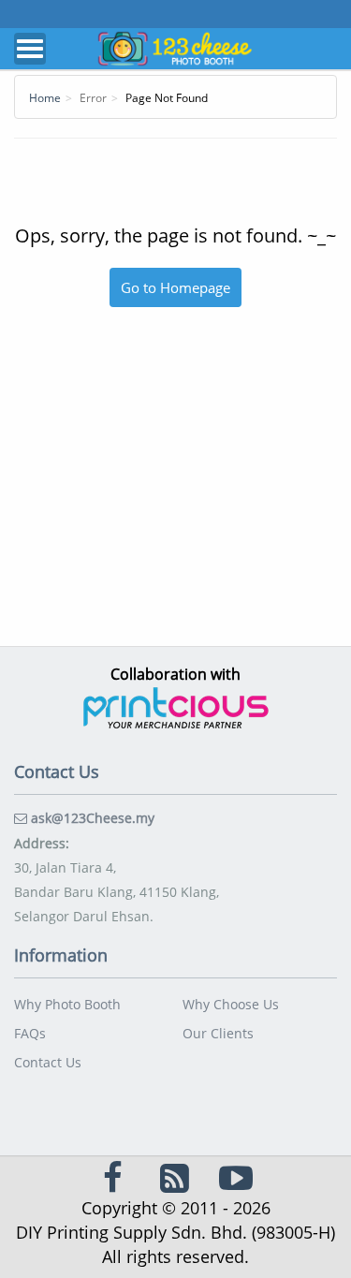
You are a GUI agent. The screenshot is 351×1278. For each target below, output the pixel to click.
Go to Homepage (175, 287)
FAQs (30, 1033)
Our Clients (218, 1033)
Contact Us (47, 1062)
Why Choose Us (231, 1004)
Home (45, 98)
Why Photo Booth (67, 1004)
